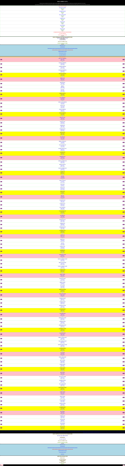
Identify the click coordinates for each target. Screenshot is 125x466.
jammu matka (110, 430)
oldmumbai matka (10, 431)
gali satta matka (35, 431)
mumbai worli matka (115, 432)
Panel (123, 59)
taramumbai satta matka (79, 431)
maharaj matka (28, 430)
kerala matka (1, 430)
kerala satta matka (17, 431)
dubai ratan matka (99, 432)
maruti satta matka (50, 431)
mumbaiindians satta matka (84, 431)
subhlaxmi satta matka (39, 431)
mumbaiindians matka (52, 430)
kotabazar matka (13, 431)
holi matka (79, 430)
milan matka (76, 430)
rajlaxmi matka (87, 430)
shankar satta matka (21, 431)
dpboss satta (123, 432)
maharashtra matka (104, 432)
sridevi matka (7, 430)
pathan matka (23, 430)
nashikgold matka (3, 431)
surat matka (79, 432)
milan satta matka (115, 431)
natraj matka (107, 432)
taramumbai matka (48, 430)
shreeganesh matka (44, 430)
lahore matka (73, 430)
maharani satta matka (62, 431)
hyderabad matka (97, 430)
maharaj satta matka (54, 431)
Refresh (62, 9)
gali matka (15, 430)
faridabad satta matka (93, 431)
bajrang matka (118, 430)
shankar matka (4, 430)
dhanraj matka (111, 432)
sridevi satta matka (25, 431)
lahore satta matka (112, 431)
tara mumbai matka (67, 432)
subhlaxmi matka (17, 430)
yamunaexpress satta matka (107, 431)
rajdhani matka (84, 430)
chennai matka (82, 432)
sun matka (51, 432)
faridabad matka (58, 430)
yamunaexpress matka (70, 430)
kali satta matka (28, 431)
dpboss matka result (90, 432)
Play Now (62, 61)
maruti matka (26, 430)
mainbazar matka (7, 431)
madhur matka (31, 430)
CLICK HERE (62, 443)
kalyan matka (115, 430)
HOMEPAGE (62, 463)
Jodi (1, 59)
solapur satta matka (70, 431)
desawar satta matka (66, 431)
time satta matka (43, 431)
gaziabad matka (55, 430)
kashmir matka (121, 430)
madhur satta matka (58, 431)
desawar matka (37, 430)
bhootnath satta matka (103, 431)
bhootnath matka (66, 430)
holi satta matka (119, 431)
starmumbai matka (90, 430)
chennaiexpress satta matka (98, 431)
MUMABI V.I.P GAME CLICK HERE (62, 35)
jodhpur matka (54, 432)
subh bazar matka (120, 432)
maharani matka (34, 430)
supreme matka (100, 430)
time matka (20, 430)
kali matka (10, 430)
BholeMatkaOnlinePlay (1, 465)
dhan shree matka (95, 432)
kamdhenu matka (107, 430)
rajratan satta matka (123, 431)
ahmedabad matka (103, 430)
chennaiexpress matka (63, 430)
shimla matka (60, 432)
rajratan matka (81, 430)
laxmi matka (57, 432)
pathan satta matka (47, 431)
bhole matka (113, 430)
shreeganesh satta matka (74, 431)
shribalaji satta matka (32, 431)
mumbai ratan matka (72, 432)
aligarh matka (94, 430)
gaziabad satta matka (89, 431)
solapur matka (40, 430)
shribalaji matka (12, 430)
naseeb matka (76, 432)
